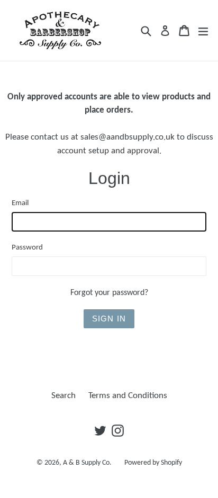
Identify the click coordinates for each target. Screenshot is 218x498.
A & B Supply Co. (87, 463)
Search (63, 395)
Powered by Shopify (153, 463)
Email (20, 203)
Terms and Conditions (127, 395)
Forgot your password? (109, 293)
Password (27, 248)
